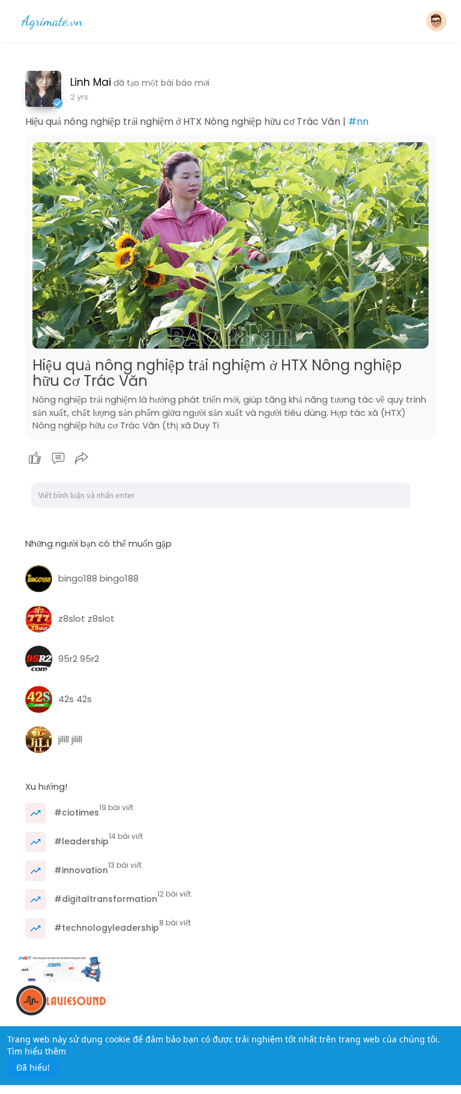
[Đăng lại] (81, 458)
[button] (436, 21)
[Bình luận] (58, 458)
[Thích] (58, 458)
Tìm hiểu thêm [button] (36, 1051)
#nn (358, 121)
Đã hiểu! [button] (33, 1067)
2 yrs (79, 97)
